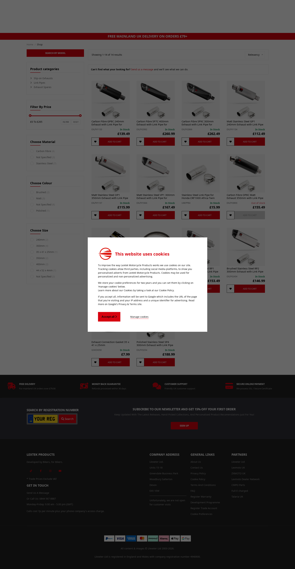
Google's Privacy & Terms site (125, 304)
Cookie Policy (166, 290)
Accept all (108, 316)
